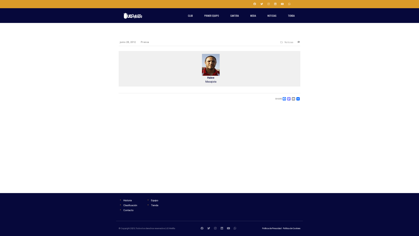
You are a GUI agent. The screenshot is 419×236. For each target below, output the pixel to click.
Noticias (289, 42)
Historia (127, 200)
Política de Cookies (291, 228)
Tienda (154, 205)
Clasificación (130, 205)
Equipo (154, 200)
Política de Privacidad (272, 228)
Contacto (128, 210)
